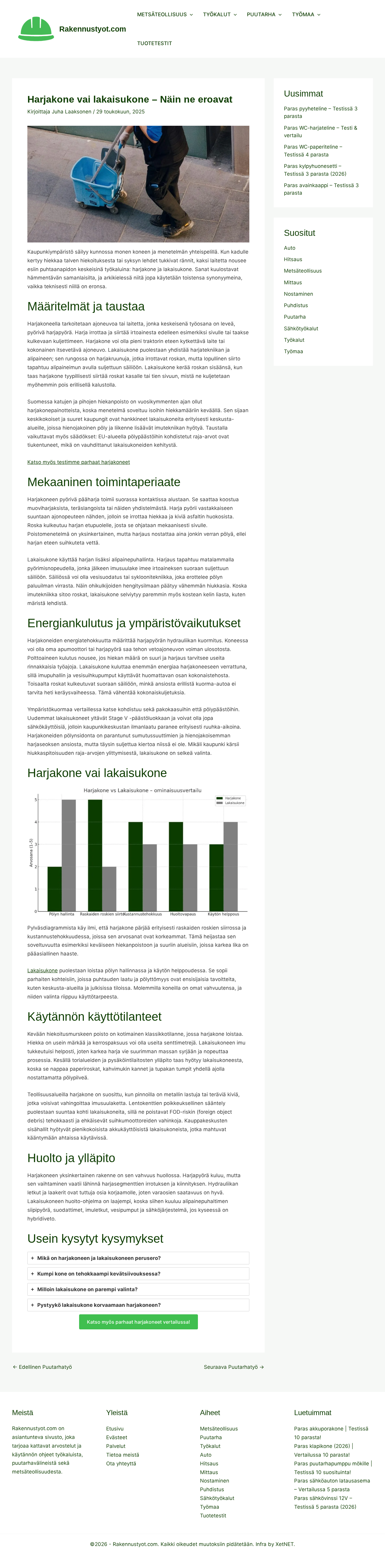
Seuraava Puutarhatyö (234, 1367)
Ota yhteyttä (121, 1464)
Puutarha (261, 14)
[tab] (138, 1258)
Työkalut (217, 14)
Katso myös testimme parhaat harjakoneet (78, 462)
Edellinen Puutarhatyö (42, 1367)
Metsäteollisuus (162, 14)
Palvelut (115, 1446)
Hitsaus (293, 259)
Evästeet (116, 1437)
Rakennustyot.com (92, 29)
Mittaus (293, 282)
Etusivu (115, 1429)
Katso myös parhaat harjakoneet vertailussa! (138, 1322)
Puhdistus (296, 305)
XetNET (285, 1544)
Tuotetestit (154, 43)
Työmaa (303, 14)
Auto (289, 248)
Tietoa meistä (122, 1455)
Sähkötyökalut (301, 329)
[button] (190, 14)
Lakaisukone (42, 970)
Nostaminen (298, 294)
